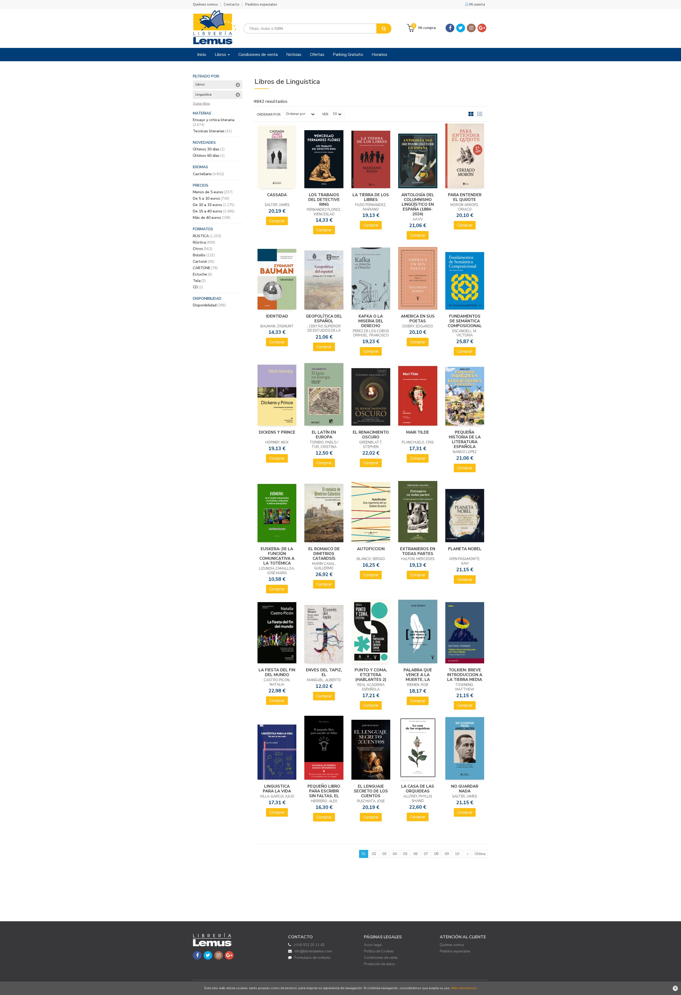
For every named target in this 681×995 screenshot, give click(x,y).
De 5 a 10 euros (211, 198)
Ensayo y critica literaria (213, 122)
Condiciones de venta (380, 957)
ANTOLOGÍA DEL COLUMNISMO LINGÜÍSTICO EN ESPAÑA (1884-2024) (417, 204)
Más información (464, 988)
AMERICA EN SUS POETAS (418, 319)
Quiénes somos (205, 4)
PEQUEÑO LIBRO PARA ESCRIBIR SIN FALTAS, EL (324, 791)
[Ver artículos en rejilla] (471, 114)
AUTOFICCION (371, 549)
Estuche (202, 274)
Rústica (204, 242)
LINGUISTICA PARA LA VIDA (277, 789)
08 (436, 853)
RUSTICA (207, 236)
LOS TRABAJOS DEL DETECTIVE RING (324, 199)
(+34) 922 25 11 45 (309, 945)
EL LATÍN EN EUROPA (324, 435)
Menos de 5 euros (212, 192)
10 (457, 853)
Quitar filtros (201, 104)
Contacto (231, 4)
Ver (325, 114)
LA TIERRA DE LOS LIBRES (370, 197)
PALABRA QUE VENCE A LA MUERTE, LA (418, 674)
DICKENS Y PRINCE (277, 432)
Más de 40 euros (211, 217)
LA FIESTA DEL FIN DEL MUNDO (277, 672)
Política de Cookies (379, 951)
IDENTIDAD (277, 316)
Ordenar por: (269, 114)
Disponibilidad (209, 305)
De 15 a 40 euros (213, 211)
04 (395, 853)
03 (384, 853)
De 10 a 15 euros (213, 204)
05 (405, 853)
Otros (202, 248)
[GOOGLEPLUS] (481, 28)
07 (426, 853)
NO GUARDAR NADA (464, 789)
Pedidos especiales (261, 4)
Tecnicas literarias (212, 131)
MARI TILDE (417, 432)
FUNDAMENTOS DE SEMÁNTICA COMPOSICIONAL (465, 321)
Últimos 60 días (209, 155)
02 (374, 853)
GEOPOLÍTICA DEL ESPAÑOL (324, 319)
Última (480, 853)
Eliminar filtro (238, 85)
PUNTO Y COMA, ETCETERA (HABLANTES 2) (371, 674)
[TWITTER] (460, 28)
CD (198, 287)
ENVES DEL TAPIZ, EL (324, 672)
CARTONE (205, 267)
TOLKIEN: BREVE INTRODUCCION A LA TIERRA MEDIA (464, 674)
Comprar (277, 221)
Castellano (208, 173)
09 (447, 853)
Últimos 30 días (209, 149)
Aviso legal (373, 945)
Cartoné (203, 261)
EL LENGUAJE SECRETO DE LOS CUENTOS (371, 791)
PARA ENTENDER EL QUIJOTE (464, 197)
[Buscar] (383, 28)
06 (415, 853)
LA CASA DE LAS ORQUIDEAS (417, 789)
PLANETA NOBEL (464, 549)
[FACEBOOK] (450, 28)
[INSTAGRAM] (471, 28)
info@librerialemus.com (313, 951)
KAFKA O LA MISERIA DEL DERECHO (370, 321)
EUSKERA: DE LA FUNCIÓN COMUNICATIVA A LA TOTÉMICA (276, 556)
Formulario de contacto (312, 957)
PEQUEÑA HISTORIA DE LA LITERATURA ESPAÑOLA (465, 439)
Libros (221, 54)
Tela (199, 280)
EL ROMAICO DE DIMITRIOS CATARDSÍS (324, 553)
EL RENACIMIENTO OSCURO (371, 435)
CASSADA (277, 195)
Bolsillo (204, 255)
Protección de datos (379, 964)
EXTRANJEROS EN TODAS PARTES (417, 551)
